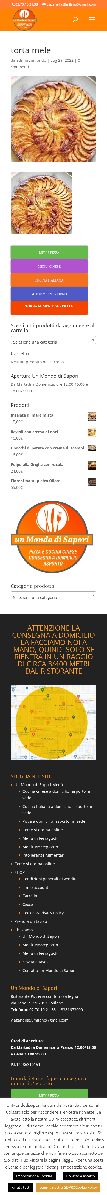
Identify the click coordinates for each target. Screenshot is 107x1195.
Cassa (27, 904)
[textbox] (53, 342)
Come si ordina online (42, 829)
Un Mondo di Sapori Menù (39, 784)
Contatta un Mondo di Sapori (49, 970)
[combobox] (53, 340)
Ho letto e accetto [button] (80, 1175)
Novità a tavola (36, 961)
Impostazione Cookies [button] (34, 1175)
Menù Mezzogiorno (40, 847)
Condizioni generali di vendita (50, 878)
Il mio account (35, 887)
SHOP (20, 872)
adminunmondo (31, 60)
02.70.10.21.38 (42, 1009)
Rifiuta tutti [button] (21, 1187)
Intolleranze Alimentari (43, 855)
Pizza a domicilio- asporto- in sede (53, 821)
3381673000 (72, 1009)
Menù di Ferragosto (40, 838)
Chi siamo (24, 930)
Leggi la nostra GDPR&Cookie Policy (68, 1187)
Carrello (29, 895)
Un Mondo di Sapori (40, 936)
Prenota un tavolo (31, 921)
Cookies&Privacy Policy (43, 912)
